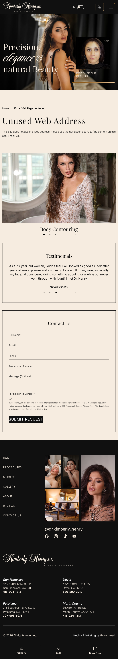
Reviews (9, 506)
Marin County (72, 603)
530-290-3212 (72, 591)
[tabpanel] (59, 192)
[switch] (80, 7)
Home (5, 108)
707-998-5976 (12, 615)
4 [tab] (62, 234)
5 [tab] (68, 234)
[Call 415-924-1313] (100, 7)
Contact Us (12, 515)
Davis (67, 580)
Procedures (12, 467)
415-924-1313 (12, 591)
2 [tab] (50, 234)
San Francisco (13, 580)
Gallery (9, 487)
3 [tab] (56, 234)
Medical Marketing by (86, 635)
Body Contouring (59, 229)
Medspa (8, 477)
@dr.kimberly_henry (64, 529)
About (8, 496)
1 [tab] (44, 234)
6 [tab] (74, 234)
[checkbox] (59, 396)
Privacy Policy (88, 406)
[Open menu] (111, 7)
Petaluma (10, 603)
